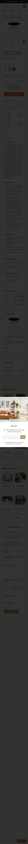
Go (23, 437)
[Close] (26, 398)
